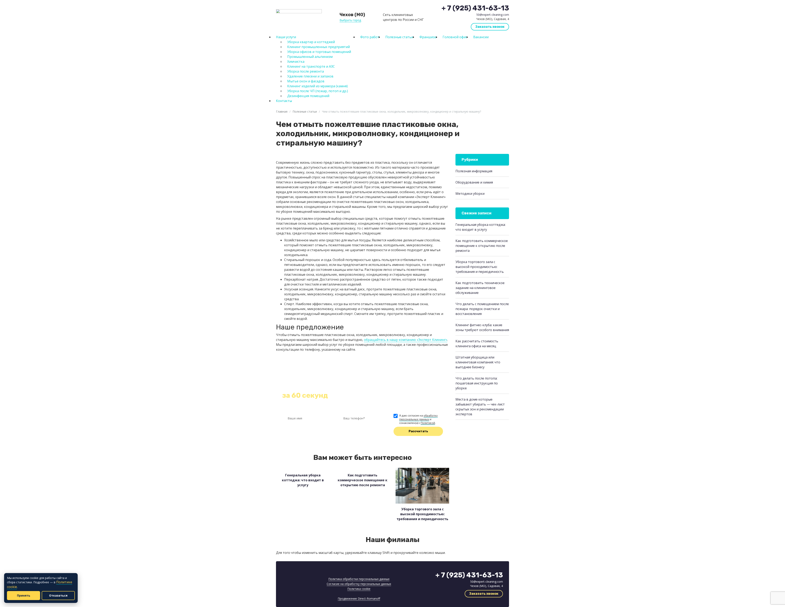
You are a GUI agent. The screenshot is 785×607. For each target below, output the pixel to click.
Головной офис (455, 37)
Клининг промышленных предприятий (318, 47)
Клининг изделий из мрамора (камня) (317, 86)
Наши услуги (286, 37)
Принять (23, 595)
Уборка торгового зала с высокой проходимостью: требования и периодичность (479, 267)
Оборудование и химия (474, 182)
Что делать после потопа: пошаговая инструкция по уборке (476, 383)
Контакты (284, 101)
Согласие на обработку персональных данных (359, 584)
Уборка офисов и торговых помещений (319, 51)
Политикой (428, 423)
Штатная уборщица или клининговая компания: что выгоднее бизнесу (477, 362)
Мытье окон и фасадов (305, 81)
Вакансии (481, 37)
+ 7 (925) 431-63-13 (475, 8)
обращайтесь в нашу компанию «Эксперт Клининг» (405, 339)
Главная (281, 111)
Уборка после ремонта (305, 71)
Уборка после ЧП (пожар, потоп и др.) (317, 91)
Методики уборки (469, 193)
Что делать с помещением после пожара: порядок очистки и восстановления (482, 309)
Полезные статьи (399, 37)
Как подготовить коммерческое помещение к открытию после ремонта (481, 246)
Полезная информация (473, 171)
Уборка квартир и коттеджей (311, 42)
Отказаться (58, 595)
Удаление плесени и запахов (310, 76)
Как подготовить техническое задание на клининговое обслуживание (480, 288)
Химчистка (295, 61)
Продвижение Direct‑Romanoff (359, 598)
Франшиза (427, 37)
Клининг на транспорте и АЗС (311, 66)
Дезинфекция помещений (308, 96)
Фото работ (369, 37)
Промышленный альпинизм (310, 56)
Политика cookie (358, 589)
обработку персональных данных (418, 417)
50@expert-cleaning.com (492, 15)
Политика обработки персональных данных (358, 579)
